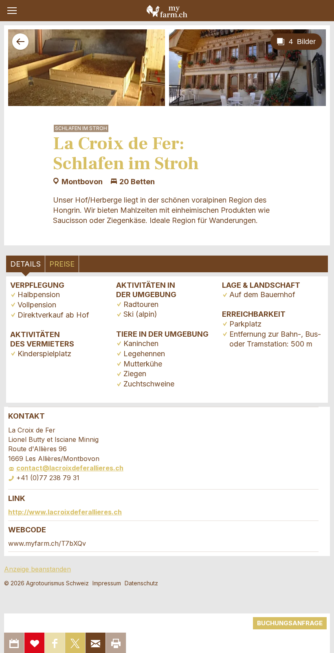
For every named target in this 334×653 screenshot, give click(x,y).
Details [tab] (25, 264)
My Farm (167, 11)
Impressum (106, 583)
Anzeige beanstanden (37, 569)
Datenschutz (141, 583)
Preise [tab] (62, 264)
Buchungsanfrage (290, 623)
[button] (12, 10)
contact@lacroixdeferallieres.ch (69, 468)
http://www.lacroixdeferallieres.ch (65, 512)
